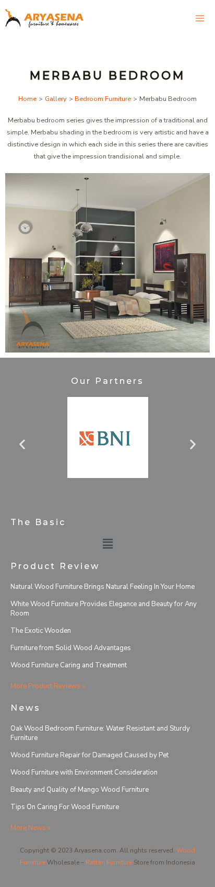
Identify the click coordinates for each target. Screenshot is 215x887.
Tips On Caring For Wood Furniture (64, 807)
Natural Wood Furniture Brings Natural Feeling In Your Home (102, 587)
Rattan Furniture (109, 862)
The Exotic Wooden (40, 630)
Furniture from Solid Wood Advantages (70, 648)
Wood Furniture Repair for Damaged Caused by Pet (89, 755)
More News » (30, 828)
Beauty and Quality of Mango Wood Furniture (79, 789)
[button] (22, 443)
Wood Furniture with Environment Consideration (84, 772)
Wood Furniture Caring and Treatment (68, 665)
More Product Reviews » (47, 686)
